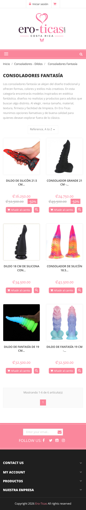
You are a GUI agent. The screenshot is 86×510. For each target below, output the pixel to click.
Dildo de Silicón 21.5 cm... (21, 183)
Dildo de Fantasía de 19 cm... (21, 349)
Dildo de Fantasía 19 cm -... (65, 349)
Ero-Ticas (41, 504)
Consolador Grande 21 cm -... (64, 183)
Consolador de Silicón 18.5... (64, 268)
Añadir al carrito (20, 210)
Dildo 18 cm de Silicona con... (21, 268)
